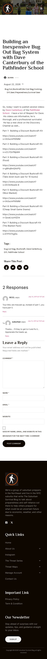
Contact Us (10, 578)
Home (8, 542)
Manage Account (13, 572)
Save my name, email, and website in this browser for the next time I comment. (22, 434)
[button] (23, 549)
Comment (8, 358)
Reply (4, 312)
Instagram (10, 554)
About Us (9, 548)
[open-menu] (41, 8)
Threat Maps (11, 566)
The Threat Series (14, 560)
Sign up (13, 639)
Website (6, 416)
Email (6, 405)
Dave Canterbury (14, 110)
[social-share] (6, 267)
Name (6, 393)
